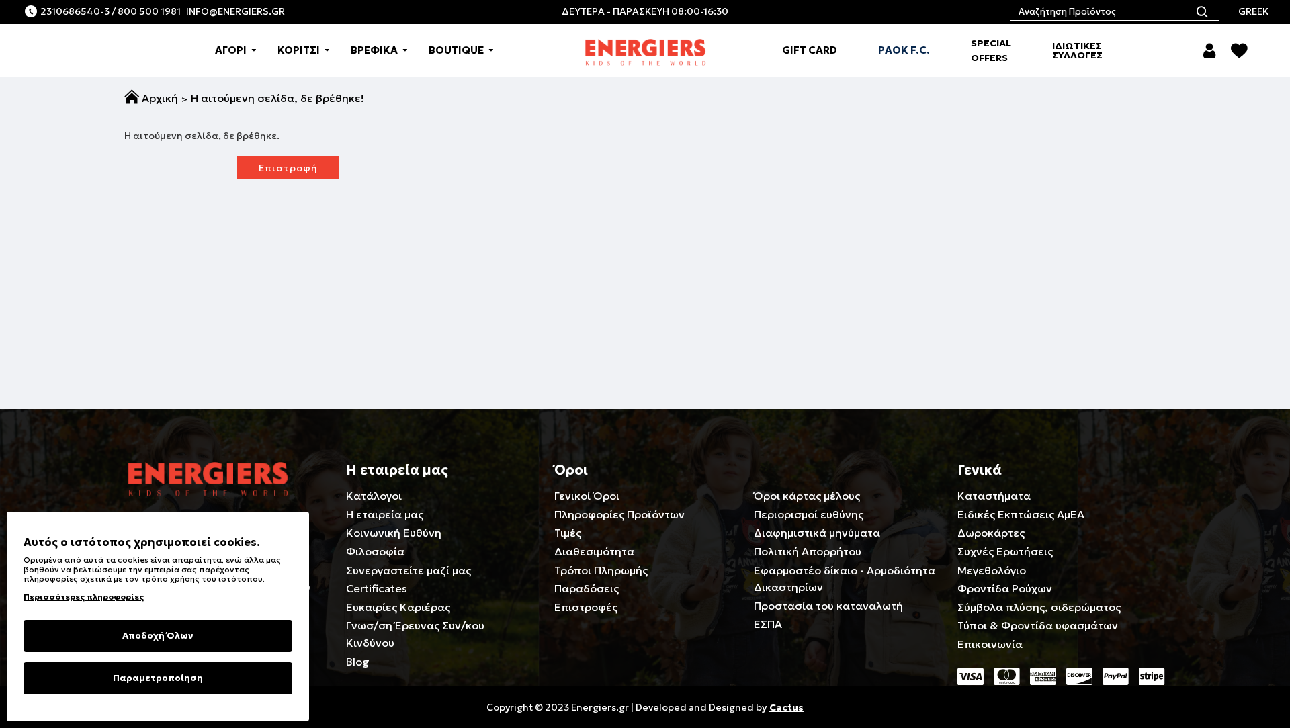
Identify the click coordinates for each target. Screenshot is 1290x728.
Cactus (786, 707)
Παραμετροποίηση (158, 678)
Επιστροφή (288, 168)
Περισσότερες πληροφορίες (84, 597)
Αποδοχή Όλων (158, 635)
